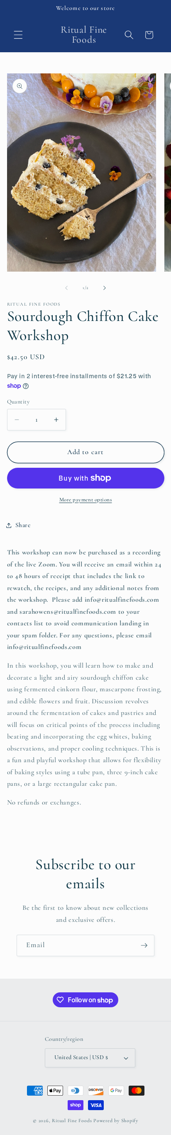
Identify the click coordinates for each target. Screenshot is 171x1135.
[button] (18, 35)
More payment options (85, 499)
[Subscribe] (144, 945)
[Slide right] (104, 288)
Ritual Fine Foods (72, 1120)
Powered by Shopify (115, 1120)
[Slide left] (66, 288)
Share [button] (23, 525)
